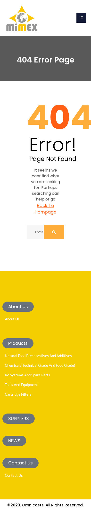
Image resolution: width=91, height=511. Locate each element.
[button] (18, 307)
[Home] (22, 17)
